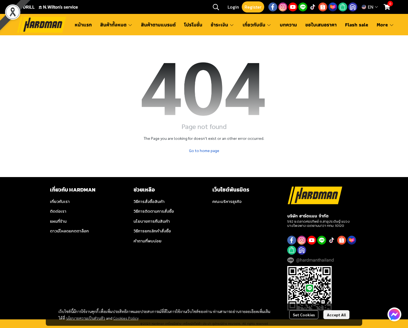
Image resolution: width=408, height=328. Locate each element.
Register (253, 7)
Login (233, 7)
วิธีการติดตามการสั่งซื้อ (154, 211)
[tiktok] (312, 7)
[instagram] (282, 7)
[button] (216, 7)
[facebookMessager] (394, 314)
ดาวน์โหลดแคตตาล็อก (69, 231)
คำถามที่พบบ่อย (148, 241)
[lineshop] (342, 7)
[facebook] (272, 7)
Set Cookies (304, 314)
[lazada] (332, 7)
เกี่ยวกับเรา (60, 201)
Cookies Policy (125, 317)
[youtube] (292, 7)
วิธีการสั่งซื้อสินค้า (149, 201)
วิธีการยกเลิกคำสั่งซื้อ (152, 231)
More (383, 25)
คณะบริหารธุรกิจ (226, 201)
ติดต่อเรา (58, 211)
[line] (302, 7)
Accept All (336, 314)
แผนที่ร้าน (58, 221)
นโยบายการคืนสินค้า (152, 221)
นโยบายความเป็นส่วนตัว (85, 317)
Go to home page (204, 150)
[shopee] (322, 7)
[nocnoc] (352, 7)
